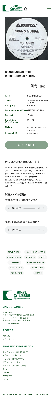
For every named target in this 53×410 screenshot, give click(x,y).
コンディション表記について (15, 352)
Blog (5, 369)
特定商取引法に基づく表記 (14, 365)
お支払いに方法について (13, 355)
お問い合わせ (8, 339)
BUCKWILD (30, 257)
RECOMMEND (17, 273)
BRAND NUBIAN (14, 257)
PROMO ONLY (37, 268)
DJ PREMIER (14, 262)
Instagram (7, 375)
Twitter (6, 372)
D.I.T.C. (42, 257)
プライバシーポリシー (12, 362)
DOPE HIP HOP (16, 268)
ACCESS (6, 336)
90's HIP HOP (14, 252)
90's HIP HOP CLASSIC (35, 252)
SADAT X (38, 273)
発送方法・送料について (13, 358)
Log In (5, 379)
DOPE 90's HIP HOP (35, 262)
